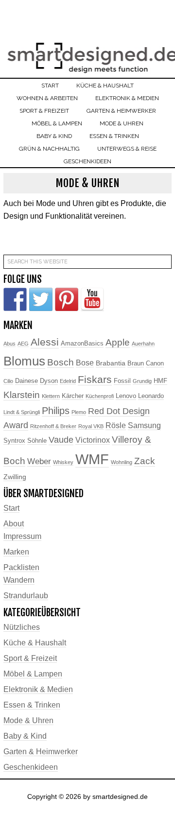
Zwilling (14, 477)
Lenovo (126, 396)
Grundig (142, 381)
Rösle (115, 425)
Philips (56, 410)
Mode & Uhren (28, 720)
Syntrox (14, 440)
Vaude (61, 440)
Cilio (8, 381)
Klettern (51, 396)
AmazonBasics (82, 343)
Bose (85, 363)
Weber (39, 461)
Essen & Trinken (31, 705)
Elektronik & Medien (38, 689)
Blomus (24, 361)
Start (11, 508)
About (13, 524)
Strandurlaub (25, 595)
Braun (135, 363)
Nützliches (21, 627)
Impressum (22, 536)
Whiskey (63, 462)
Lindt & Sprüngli (21, 412)
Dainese (26, 381)
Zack (144, 461)
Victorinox (92, 440)
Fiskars (95, 379)
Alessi (45, 342)
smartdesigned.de (87, 52)
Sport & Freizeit (30, 658)
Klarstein (21, 395)
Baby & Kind (25, 736)
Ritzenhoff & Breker (53, 426)
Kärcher (73, 396)
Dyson (49, 381)
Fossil (122, 381)
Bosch (60, 362)
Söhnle (37, 440)
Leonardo (151, 396)
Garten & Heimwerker (40, 751)
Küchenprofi (100, 396)
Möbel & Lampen (32, 674)
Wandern (19, 580)
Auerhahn (143, 343)
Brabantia (110, 363)
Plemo (78, 412)
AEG (23, 343)
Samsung (144, 425)
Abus (9, 343)
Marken (16, 552)
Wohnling (121, 462)
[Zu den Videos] (92, 299)
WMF (92, 459)
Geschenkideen (30, 767)
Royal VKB (91, 426)
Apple (117, 342)
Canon (155, 363)
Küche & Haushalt (34, 643)
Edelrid (68, 381)
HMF (160, 381)
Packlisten (21, 567)
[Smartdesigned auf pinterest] (66, 299)
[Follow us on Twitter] (40, 299)
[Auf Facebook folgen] (15, 299)
